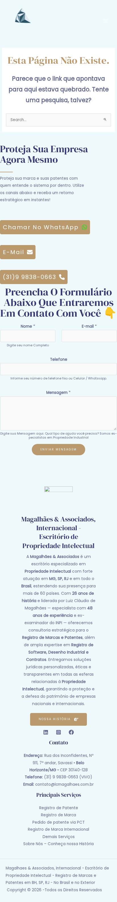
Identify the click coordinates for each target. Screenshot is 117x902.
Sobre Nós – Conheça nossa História (58, 844)
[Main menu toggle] (106, 21)
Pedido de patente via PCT (58, 822)
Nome (28, 326)
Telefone (58, 359)
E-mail (89, 326)
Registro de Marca (58, 815)
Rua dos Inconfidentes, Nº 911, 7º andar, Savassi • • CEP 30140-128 (58, 763)
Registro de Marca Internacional (58, 829)
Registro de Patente (58, 808)
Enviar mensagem (58, 449)
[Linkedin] (45, 732)
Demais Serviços (59, 836)
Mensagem (58, 392)
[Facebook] (71, 732)
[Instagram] (58, 732)
